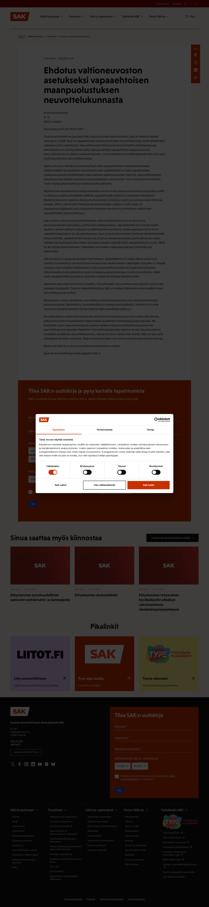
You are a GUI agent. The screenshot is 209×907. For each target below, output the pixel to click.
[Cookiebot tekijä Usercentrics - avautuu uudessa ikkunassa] (156, 419)
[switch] (87, 472)
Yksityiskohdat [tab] (104, 429)
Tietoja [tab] (150, 429)
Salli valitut (60, 485)
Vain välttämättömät (104, 485)
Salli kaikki (148, 485)
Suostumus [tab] (58, 429)
